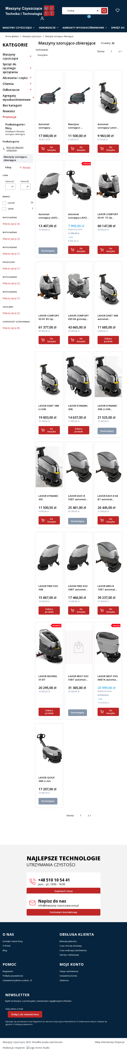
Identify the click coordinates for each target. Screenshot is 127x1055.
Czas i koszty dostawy (71, 945)
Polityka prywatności (13, 975)
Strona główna (12, 36)
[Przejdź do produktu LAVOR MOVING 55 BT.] (49, 647)
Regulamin (8, 971)
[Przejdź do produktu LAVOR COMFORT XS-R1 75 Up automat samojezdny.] (108, 185)
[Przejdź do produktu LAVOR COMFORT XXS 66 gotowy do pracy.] (78, 286)
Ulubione (64, 980)
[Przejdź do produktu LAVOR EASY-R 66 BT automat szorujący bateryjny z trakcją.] (108, 467)
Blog (5, 950)
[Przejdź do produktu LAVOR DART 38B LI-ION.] (49, 376)
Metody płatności (68, 941)
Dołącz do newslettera (25, 1014)
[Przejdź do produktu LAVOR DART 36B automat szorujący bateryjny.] (108, 286)
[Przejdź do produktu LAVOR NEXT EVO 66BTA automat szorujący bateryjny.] (108, 647)
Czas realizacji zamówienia (73, 950)
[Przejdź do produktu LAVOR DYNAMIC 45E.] (49, 467)
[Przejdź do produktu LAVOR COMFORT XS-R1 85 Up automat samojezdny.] (49, 286)
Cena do (25, 181)
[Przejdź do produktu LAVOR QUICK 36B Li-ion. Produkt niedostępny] (49, 748)
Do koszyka (51, 148)
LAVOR (11, 203)
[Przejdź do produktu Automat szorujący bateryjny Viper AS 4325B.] (49, 95)
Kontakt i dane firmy (13, 941)
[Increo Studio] (38, 1047)
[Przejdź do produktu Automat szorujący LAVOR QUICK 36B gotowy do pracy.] (78, 185)
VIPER (11, 209)
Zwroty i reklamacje (69, 954)
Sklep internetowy (109, 1042)
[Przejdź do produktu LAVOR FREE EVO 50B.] (49, 557)
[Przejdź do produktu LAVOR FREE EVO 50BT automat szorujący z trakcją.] (78, 557)
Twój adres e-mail (14, 1009)
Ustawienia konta (68, 975)
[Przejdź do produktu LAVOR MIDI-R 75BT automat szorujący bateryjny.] (108, 557)
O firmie (7, 945)
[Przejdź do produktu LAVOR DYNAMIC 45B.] (78, 376)
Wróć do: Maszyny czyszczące (14, 149)
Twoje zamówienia (69, 971)
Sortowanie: (42, 49)
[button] (104, 11)
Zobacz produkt (108, 340)
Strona (100, 51)
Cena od (9, 181)
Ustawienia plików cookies (16, 980)
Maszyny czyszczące (32, 36)
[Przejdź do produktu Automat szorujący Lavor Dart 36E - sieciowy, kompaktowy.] (108, 95)
